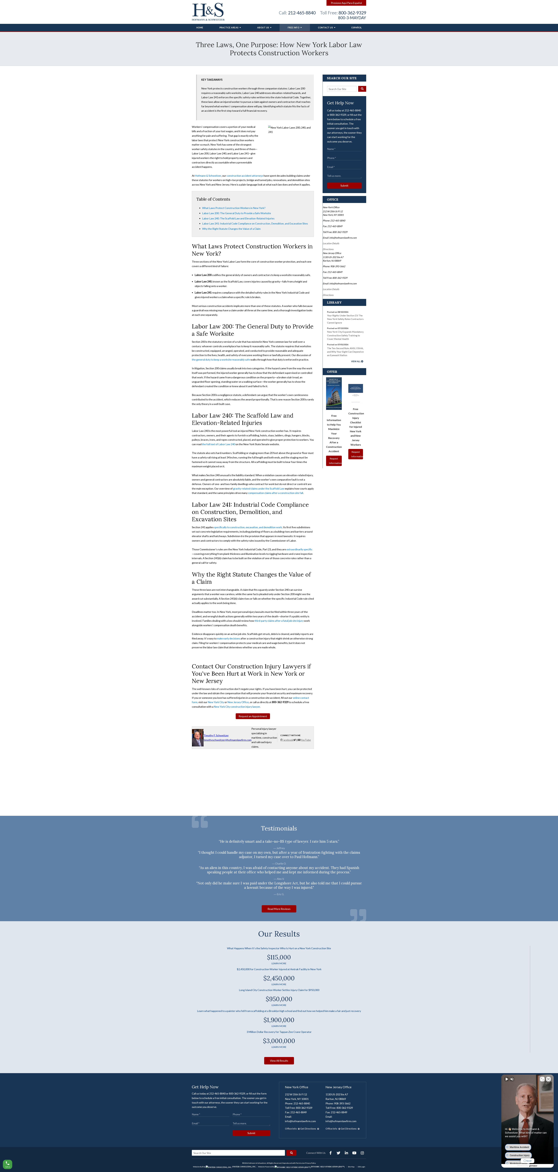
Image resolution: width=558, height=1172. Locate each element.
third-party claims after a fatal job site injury (279, 620)
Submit (344, 185)
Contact (325, 27)
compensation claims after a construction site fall (275, 492)
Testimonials (279, 828)
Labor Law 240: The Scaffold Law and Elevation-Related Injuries (238, 218)
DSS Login (361, 1167)
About (263, 27)
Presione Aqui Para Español (346, 3)
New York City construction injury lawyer (237, 706)
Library (334, 302)
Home (199, 27)
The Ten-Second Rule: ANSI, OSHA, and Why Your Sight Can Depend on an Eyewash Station (345, 352)
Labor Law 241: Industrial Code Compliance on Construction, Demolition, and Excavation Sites (255, 223)
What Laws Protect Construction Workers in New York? (233, 208)
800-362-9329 (352, 12)
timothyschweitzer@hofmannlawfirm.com (227, 739)
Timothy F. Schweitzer (216, 735)
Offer (332, 372)
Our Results (279, 934)
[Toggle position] (542, 1079)
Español (357, 27)
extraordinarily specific (299, 549)
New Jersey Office (238, 702)
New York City (216, 702)
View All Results (279, 1060)
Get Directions (308, 1128)
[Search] (362, 89)
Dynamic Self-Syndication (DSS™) (328, 1167)
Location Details (331, 243)
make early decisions (228, 638)
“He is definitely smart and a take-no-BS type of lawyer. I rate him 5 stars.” (279, 841)
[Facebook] (330, 1153)
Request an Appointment (253, 716)
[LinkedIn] (346, 1153)
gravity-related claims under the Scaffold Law (258, 488)
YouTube (306, 739)
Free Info (294, 27)
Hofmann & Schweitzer (208, 175)
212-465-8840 (302, 12)
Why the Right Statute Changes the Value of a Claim (231, 228)
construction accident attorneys (245, 175)
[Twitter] (338, 1153)
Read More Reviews (279, 908)
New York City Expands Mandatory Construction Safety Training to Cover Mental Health (345, 335)
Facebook (287, 739)
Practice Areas (229, 27)
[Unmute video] (506, 1079)
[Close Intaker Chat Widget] (548, 1079)
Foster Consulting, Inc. (244, 1167)
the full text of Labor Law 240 (218, 444)
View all (356, 361)
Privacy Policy (310, 1163)
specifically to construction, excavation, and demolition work (248, 527)
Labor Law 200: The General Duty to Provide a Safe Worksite (236, 213)
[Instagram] (362, 1153)
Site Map (351, 1167)
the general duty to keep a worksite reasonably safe (221, 359)
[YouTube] (354, 1153)
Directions (328, 249)
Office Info (291, 1128)
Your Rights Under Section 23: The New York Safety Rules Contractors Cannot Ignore (345, 319)
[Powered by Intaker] (533, 1166)
